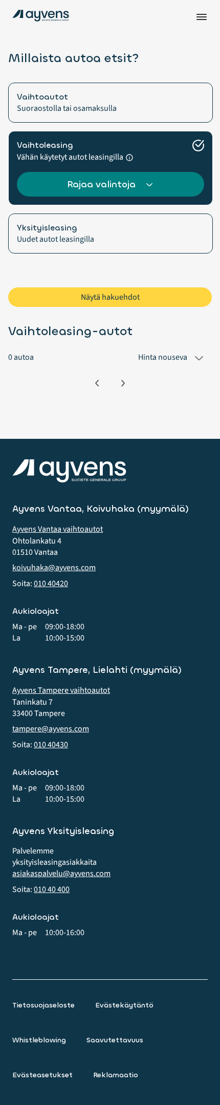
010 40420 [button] (51, 583)
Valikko (201, 17)
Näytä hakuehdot (110, 297)
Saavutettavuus (114, 1040)
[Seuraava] (123, 383)
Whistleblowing (39, 1040)
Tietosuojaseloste (43, 1005)
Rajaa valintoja (101, 184)
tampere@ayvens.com (50, 728)
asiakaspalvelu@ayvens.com (61, 873)
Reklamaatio (115, 1075)
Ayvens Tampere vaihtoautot (61, 690)
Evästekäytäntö (124, 1005)
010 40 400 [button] (52, 889)
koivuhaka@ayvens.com (54, 567)
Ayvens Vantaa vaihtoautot (57, 529)
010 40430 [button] (51, 744)
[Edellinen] (97, 383)
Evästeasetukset (42, 1075)
